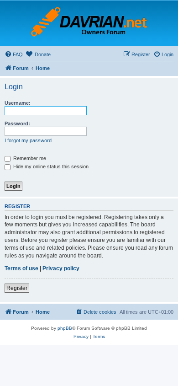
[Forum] (89, 23)
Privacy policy (60, 268)
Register (16, 288)
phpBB (65, 328)
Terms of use (21, 268)
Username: (18, 103)
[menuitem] (14, 54)
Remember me (29, 158)
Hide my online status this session (50, 166)
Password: (17, 123)
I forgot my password (28, 140)
